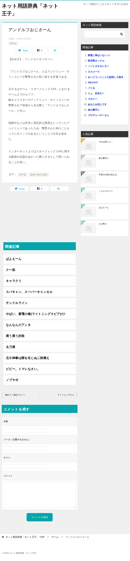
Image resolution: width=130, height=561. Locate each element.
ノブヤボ (12, 380)
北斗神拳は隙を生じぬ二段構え (28, 358)
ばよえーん (13, 259)
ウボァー (92, 99)
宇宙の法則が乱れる (108, 174)
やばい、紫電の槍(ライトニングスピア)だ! (35, 314)
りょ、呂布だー (96, 93)
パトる (91, 88)
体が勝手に (94, 109)
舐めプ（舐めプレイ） (15, 395)
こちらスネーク (106, 191)
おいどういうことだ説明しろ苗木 (105, 77)
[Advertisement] (40, 218)
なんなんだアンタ (18, 325)
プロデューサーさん (98, 115)
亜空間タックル (96, 60)
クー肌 (10, 270)
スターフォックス (38, 174)
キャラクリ (13, 281)
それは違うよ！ (106, 142)
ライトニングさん (65, 395)
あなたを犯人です (97, 104)
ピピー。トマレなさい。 (23, 369)
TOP (25, 537)
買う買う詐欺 (15, 336)
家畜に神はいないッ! (99, 55)
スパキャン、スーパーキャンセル (29, 292)
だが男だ (103, 224)
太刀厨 (10, 347)
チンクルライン (17, 303)
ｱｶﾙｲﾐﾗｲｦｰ (93, 82)
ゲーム (13, 43)
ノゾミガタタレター (98, 66)
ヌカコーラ (94, 71)
